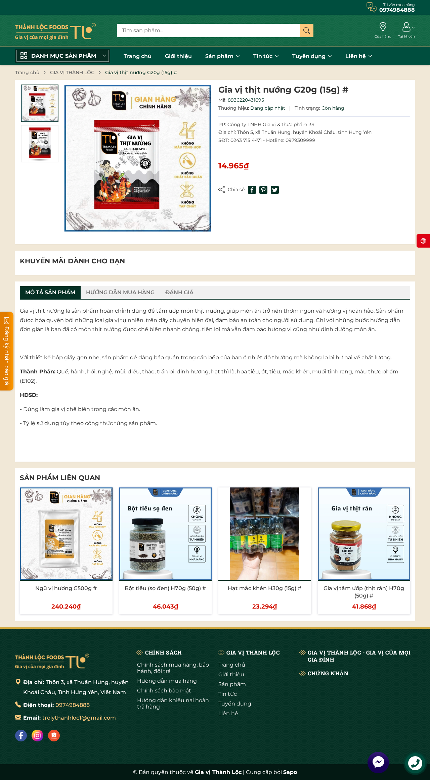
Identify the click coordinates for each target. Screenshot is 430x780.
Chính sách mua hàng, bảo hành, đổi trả (173, 668)
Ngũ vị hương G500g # (66, 588)
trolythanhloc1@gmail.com (79, 718)
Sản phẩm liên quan (60, 478)
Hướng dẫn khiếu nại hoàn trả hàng (173, 703)
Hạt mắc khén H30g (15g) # (264, 588)
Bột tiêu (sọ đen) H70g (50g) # (165, 588)
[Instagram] (37, 735)
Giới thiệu (178, 56)
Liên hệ (356, 56)
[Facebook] (21, 735)
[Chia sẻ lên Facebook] (252, 190)
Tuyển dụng (309, 56)
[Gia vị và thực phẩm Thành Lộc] (52, 660)
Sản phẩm (220, 56)
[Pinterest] (263, 190)
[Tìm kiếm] (306, 30)
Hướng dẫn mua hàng (167, 681)
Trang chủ (138, 56)
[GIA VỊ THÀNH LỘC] (55, 31)
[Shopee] (54, 735)
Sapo (290, 772)
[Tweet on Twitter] (275, 190)
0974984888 (72, 705)
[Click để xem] (137, 158)
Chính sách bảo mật (164, 690)
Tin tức (263, 56)
